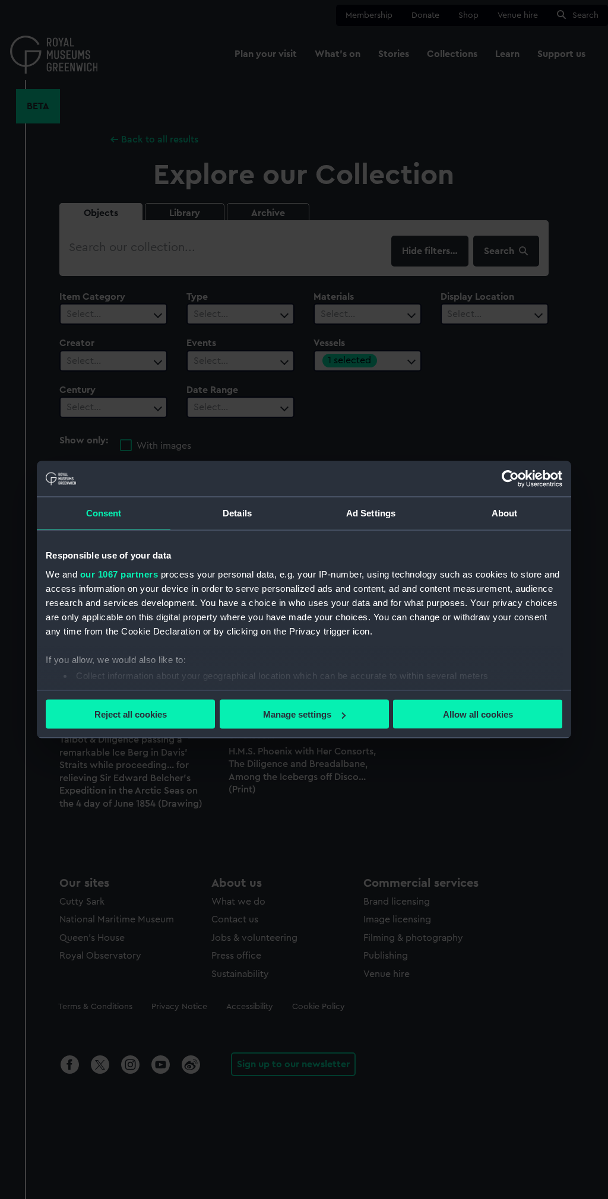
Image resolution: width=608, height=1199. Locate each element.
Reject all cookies (130, 714)
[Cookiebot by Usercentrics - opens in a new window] (510, 479)
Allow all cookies (478, 714)
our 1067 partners (119, 574)
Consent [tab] (104, 513)
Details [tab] (237, 513)
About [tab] (505, 513)
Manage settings (297, 714)
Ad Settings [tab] (370, 513)
